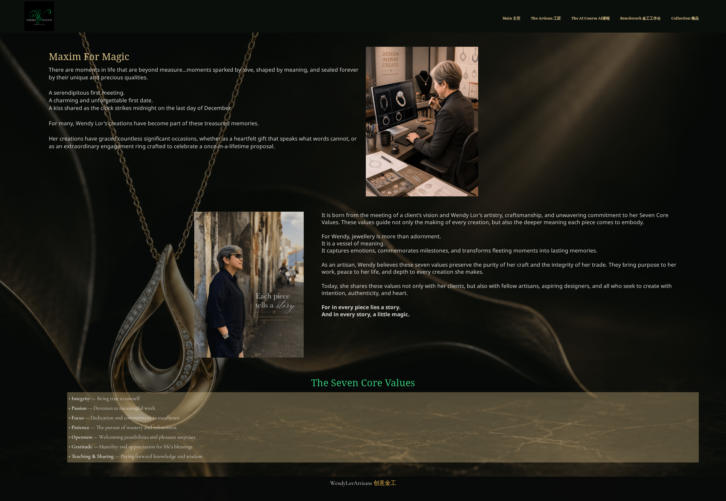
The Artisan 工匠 (546, 18)
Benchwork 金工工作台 (640, 18)
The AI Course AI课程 (590, 18)
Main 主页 (511, 18)
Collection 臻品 (685, 18)
